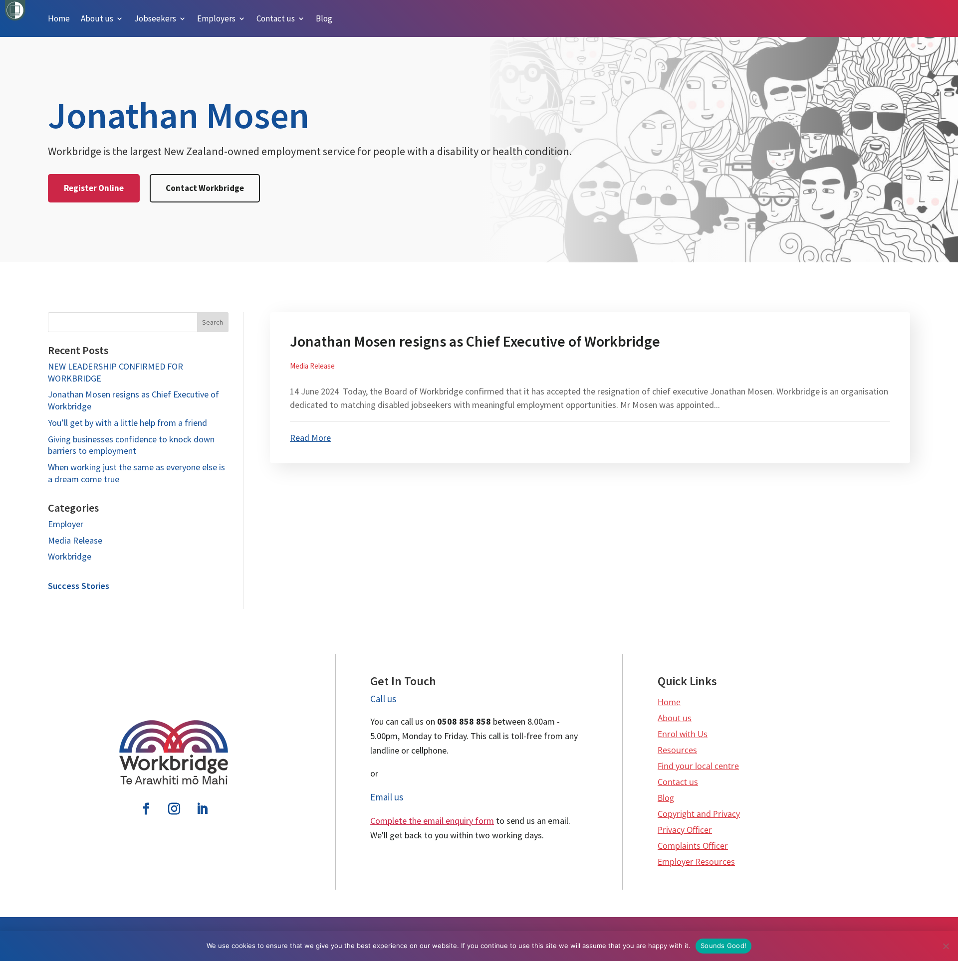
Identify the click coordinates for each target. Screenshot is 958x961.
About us (675, 718)
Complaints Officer (693, 845)
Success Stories (78, 585)
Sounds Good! (723, 946)
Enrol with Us (683, 734)
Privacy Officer (685, 829)
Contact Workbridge (205, 188)
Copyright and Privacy (699, 813)
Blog (666, 797)
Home (669, 702)
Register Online (94, 188)
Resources (677, 750)
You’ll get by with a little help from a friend (127, 422)
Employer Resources (696, 861)
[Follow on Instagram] (174, 809)
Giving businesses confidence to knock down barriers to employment (131, 445)
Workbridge (69, 556)
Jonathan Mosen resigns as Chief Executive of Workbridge (475, 341)
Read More (310, 437)
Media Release (75, 540)
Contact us (678, 781)
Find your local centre (698, 766)
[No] (946, 946)
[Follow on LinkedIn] (202, 809)
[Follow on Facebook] (146, 809)
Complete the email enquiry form (432, 820)
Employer (65, 524)
